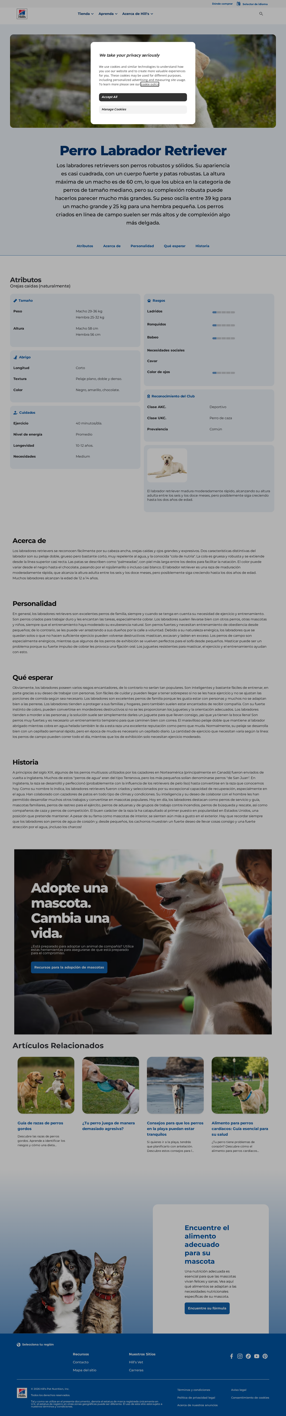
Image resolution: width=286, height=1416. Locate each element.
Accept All (109, 97)
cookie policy (150, 84)
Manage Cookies (114, 109)
